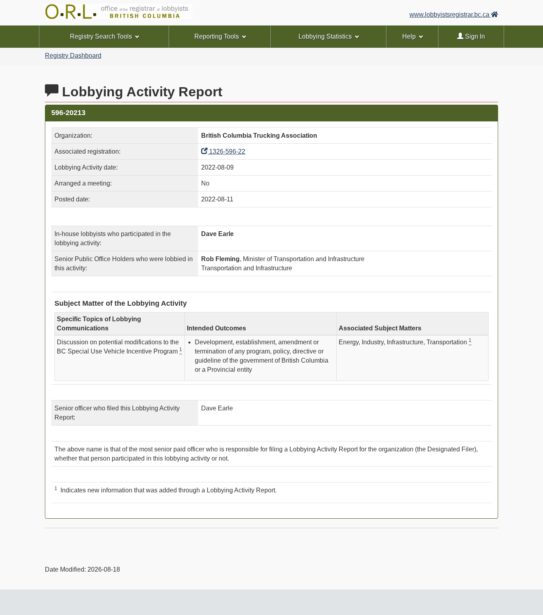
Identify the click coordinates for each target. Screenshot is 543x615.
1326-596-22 (226, 151)
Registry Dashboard (73, 55)
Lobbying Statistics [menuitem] (325, 36)
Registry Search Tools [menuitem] (101, 36)
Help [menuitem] (409, 36)
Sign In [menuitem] (474, 36)
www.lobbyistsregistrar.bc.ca (450, 14)
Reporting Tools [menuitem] (216, 36)
